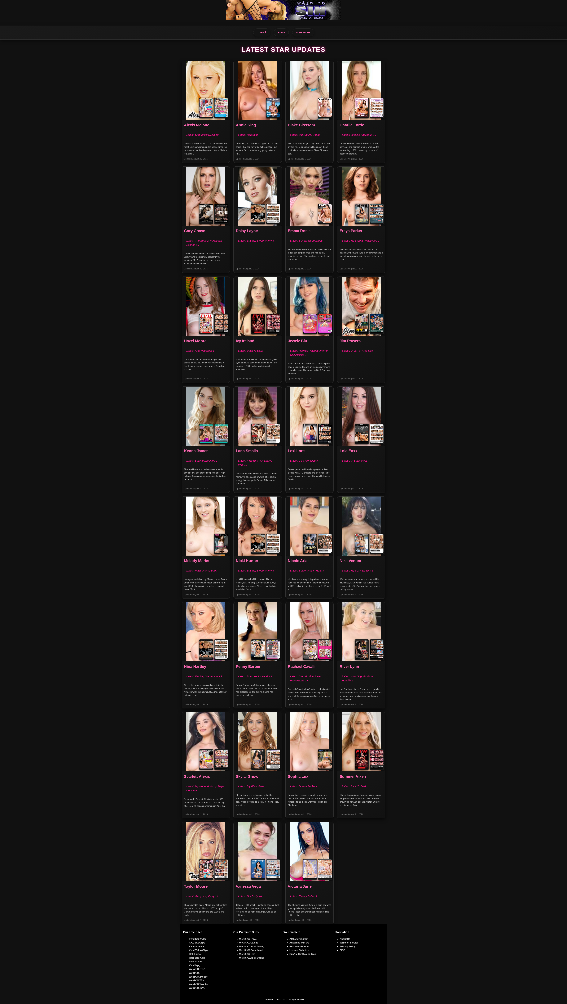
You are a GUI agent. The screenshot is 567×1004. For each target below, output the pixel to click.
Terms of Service (349, 942)
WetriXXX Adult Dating (251, 946)
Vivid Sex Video (198, 939)
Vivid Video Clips (198, 950)
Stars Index (303, 32)
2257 (342, 950)
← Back (262, 32)
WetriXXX (194, 973)
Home (281, 32)
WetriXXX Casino (248, 942)
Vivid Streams (197, 946)
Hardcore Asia (197, 958)
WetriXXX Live (247, 954)
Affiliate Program (298, 939)
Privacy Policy (348, 946)
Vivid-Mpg (194, 965)
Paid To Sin (195, 961)
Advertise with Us (299, 942)
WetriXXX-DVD (197, 988)
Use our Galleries (299, 950)
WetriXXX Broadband (251, 950)
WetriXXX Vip (196, 980)
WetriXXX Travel (248, 939)
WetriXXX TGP (197, 969)
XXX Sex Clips (197, 942)
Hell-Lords (195, 954)
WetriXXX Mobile (198, 977)
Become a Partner (299, 946)
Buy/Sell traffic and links (302, 954)
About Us (345, 939)
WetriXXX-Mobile (198, 984)
